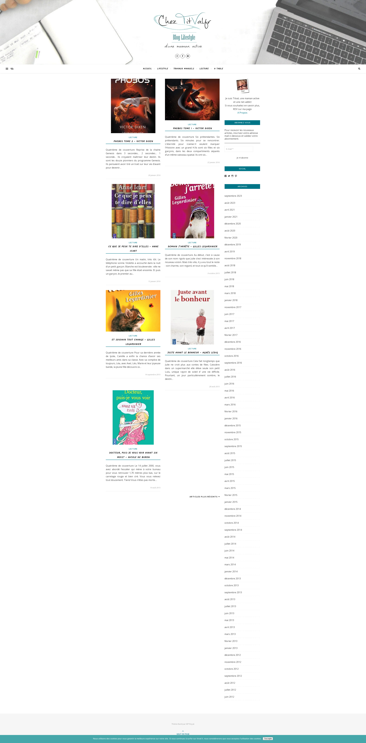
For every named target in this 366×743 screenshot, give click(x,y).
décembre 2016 (232, 341)
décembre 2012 (232, 655)
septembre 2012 (233, 675)
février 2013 (230, 641)
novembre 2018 (232, 258)
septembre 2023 (233, 195)
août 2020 (229, 230)
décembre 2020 (232, 223)
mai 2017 (229, 321)
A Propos (242, 112)
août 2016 (229, 369)
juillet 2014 (230, 543)
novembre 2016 (232, 348)
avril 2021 (229, 209)
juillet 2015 (230, 460)
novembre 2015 (232, 432)
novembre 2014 (232, 515)
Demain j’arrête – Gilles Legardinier (192, 246)
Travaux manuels (184, 68)
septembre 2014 (233, 529)
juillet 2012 (230, 689)
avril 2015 (229, 481)
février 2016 (230, 411)
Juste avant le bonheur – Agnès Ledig (192, 352)
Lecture (204, 68)
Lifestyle (162, 68)
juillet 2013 (230, 606)
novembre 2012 (232, 662)
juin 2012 (229, 696)
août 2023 (229, 202)
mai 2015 (229, 474)
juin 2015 (229, 467)
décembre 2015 (232, 425)
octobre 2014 (231, 522)
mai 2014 (229, 557)
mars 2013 (230, 634)
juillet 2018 (230, 272)
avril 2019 (229, 251)
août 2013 (229, 599)
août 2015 (229, 453)
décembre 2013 (232, 578)
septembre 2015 (233, 446)
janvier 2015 (230, 501)
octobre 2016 (231, 355)
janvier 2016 (230, 418)
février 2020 (230, 237)
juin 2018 (229, 279)
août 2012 (229, 682)
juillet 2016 (230, 376)
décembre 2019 (232, 244)
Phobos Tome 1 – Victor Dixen (192, 128)
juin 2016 (229, 383)
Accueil (147, 68)
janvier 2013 (230, 648)
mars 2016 (230, 404)
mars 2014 (230, 564)
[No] (362, 739)
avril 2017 (229, 328)
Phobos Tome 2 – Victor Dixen (133, 141)
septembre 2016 (233, 362)
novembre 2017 (232, 307)
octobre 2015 (231, 439)
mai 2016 (229, 390)
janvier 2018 (230, 300)
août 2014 (229, 536)
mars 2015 (230, 488)
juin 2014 (229, 550)
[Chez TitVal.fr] (183, 28)
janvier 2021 (230, 216)
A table (218, 68)
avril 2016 (229, 397)
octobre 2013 (231, 585)
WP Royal (190, 724)
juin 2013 (229, 613)
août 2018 (229, 265)
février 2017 (230, 335)
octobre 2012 (231, 668)
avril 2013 (229, 627)
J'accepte (268, 739)
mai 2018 (229, 286)
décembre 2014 (232, 509)
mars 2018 (230, 293)
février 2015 (230, 495)
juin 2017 (229, 314)
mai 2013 (229, 620)
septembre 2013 (233, 592)
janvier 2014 (230, 571)
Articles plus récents (204, 497)
